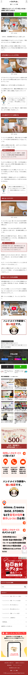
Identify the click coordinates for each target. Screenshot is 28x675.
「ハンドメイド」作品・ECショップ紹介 (11, 596)
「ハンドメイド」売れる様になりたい (10, 609)
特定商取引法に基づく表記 (14, 667)
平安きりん (3, 104)
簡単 (9, 347)
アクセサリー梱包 (17, 345)
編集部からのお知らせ (6, 626)
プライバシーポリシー (17, 665)
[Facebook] (11, 4)
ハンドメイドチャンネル (11, 673)
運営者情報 (9, 665)
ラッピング (24, 345)
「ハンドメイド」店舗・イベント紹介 (10, 613)
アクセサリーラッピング (6, 345)
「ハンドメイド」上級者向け (8, 341)
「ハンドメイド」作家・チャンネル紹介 (11, 600)
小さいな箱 (4, 347)
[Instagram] (15, 4)
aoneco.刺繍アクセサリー (12, 343)
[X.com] (13, 4)
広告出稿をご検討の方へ (9, 662)
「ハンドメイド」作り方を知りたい (10, 604)
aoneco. (4, 343)
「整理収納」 (4, 621)
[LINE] (17, 4)
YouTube (15, 33)
